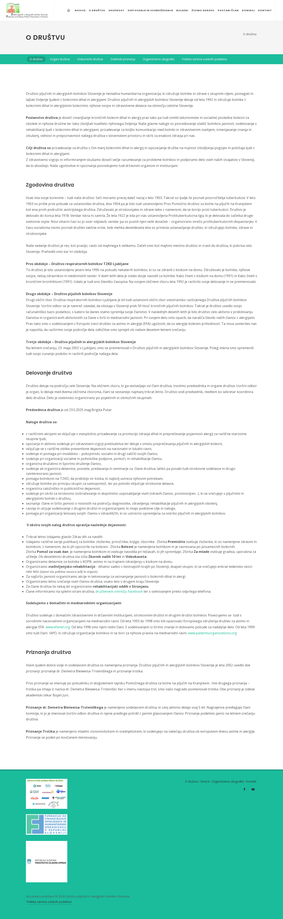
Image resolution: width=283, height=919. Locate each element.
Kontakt (251, 781)
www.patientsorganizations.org (212, 633)
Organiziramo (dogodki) (228, 781)
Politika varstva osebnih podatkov (49, 902)
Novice (205, 781)
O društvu (249, 34)
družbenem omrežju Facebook (119, 591)
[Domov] (69, 10)
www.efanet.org (58, 627)
